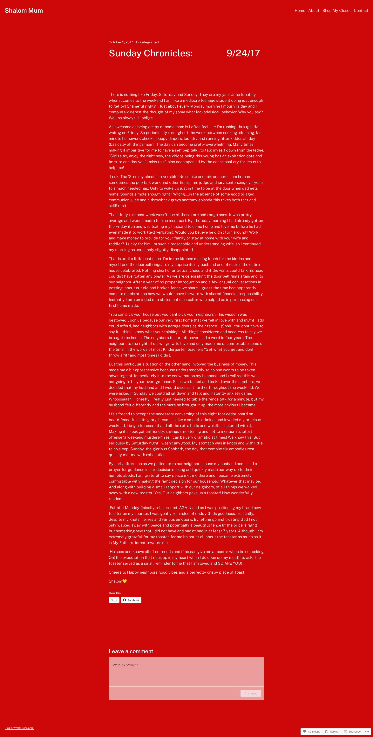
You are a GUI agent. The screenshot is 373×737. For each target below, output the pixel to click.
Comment (251, 693)
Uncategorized (147, 42)
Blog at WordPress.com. (19, 727)
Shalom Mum (24, 10)
